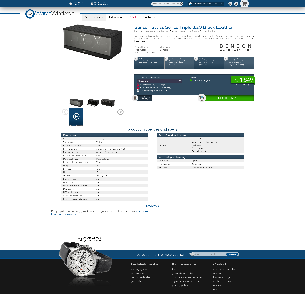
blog (215, 289)
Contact (148, 17)
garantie (136, 281)
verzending (137, 273)
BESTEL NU (227, 98)
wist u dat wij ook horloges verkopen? (89, 239)
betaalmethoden (141, 277)
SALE (133, 17)
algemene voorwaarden (186, 281)
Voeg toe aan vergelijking (145, 97)
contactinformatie (224, 269)
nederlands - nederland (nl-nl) (205, 3)
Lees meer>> (141, 41)
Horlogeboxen (116, 17)
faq (174, 269)
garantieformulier (182, 273)
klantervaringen (222, 277)
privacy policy (180, 285)
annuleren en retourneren (187, 277)
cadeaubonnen (222, 281)
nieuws (217, 285)
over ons (218, 273)
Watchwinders (92, 17)
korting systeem (140, 269)
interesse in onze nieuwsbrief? (160, 254)
